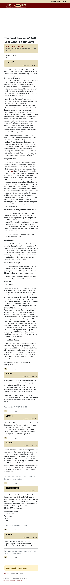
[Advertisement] (35, 22)
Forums (14, 46)
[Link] (16, 368)
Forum (53, 2)
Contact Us (19, 580)
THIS (11, 171)
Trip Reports (22, 46)
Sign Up (64, 2)
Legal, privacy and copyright (9, 580)
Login (58, 2)
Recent (7, 46)
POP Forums (7, 573)
